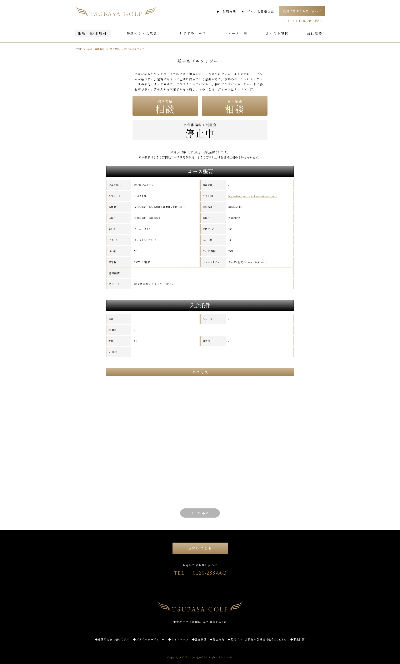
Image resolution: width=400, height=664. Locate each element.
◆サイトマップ (178, 639)
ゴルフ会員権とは (260, 11)
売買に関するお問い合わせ (302, 11)
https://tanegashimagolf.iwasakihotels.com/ (252, 196)
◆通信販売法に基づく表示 (112, 639)
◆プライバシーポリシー (149, 639)
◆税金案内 (217, 639)
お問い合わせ (200, 548)
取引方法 (229, 11)
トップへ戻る (200, 513)
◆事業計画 (297, 639)
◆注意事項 (199, 639)
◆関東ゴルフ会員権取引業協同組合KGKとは (257, 639)
